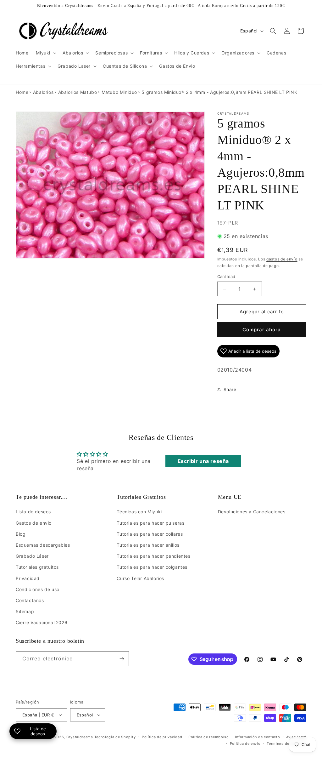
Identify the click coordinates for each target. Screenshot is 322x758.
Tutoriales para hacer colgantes (152, 567)
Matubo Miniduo (119, 92)
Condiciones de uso (37, 589)
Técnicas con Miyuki (139, 511)
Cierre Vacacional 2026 (41, 622)
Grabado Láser (32, 556)
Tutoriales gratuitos (37, 567)
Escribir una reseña (203, 461)
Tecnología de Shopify (115, 737)
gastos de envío (281, 259)
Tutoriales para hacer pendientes (153, 556)
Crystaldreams (79, 737)
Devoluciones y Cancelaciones (252, 511)
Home (22, 92)
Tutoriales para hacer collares (150, 534)
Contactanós (30, 600)
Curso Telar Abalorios (140, 578)
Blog (20, 534)
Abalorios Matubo (77, 92)
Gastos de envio (34, 523)
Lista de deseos (33, 511)
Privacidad (28, 578)
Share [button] (230, 389)
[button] (45, 53)
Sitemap (25, 611)
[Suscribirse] (122, 658)
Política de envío (245, 743)
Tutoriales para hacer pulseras (150, 523)
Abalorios (43, 92)
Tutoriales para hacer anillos (148, 545)
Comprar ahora (261, 330)
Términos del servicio (286, 743)
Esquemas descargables (43, 545)
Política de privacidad (162, 737)
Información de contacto (257, 737)
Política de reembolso (208, 737)
